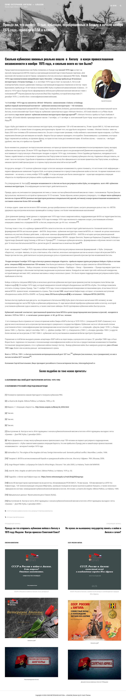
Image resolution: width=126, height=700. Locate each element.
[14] (6, 483)
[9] (6, 452)
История (10, 517)
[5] (6, 419)
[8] (6, 440)
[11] (6, 465)
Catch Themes (86, 695)
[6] (47, 174)
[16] (6, 501)
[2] (6, 401)
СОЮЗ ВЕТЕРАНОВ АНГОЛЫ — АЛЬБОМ (24, 4)
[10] (6, 458)
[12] (6, 471)
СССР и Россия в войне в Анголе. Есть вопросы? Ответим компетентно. (30, 511)
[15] (6, 495)
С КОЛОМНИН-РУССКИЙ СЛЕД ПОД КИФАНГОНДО (26, 386)
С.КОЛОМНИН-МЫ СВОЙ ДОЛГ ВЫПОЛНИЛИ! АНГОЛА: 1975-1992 (32, 380)
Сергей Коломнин (18, 517)
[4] (6, 413)
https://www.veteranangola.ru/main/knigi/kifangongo (62, 477)
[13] (16, 285)
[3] (6, 407)
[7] (29, 183)
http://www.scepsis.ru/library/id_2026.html (52, 407)
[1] (6, 395)
